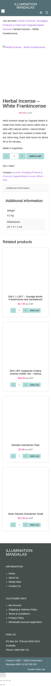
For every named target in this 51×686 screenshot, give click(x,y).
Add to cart (35, 156)
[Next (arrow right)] (4, 684)
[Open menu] (3, 11)
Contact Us (15, 586)
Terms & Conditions (19, 613)
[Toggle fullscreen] (4, 680)
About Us (14, 577)
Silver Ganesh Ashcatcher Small (25, 514)
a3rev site (40, 669)
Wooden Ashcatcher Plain (26, 445)
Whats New (15, 581)
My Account (15, 605)
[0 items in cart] (41, 12)
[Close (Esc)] (10, 680)
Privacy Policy (16, 618)
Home (21, 21)
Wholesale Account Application (25, 622)
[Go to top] (2, 675)
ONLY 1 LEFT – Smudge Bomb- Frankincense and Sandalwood (25, 298)
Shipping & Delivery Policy (23, 609)
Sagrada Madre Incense (24, 176)
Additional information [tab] (18, 188)
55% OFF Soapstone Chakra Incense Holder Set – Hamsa (25, 372)
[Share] (7, 680)
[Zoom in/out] (1, 680)
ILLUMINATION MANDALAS (25, 5)
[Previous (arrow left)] (1, 684)
